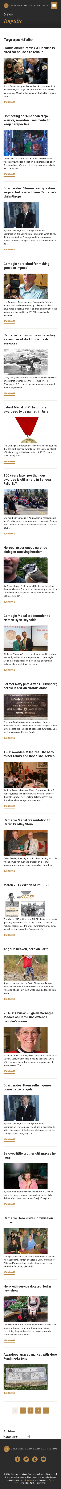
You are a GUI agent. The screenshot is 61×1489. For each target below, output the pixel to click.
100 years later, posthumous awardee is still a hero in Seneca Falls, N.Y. (27, 479)
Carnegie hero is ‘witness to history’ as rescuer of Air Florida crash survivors (30, 339)
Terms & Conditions (27, 1480)
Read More (9, 102)
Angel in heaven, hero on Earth (26, 949)
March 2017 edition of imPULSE (27, 885)
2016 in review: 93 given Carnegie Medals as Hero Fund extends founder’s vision (28, 1017)
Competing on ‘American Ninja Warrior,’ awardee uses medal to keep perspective (27, 120)
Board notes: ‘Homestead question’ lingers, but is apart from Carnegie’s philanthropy (30, 192)
